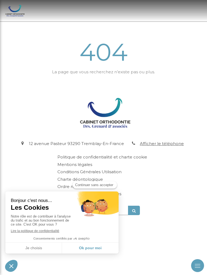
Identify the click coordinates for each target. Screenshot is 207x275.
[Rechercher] (134, 210)
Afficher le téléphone (162, 143)
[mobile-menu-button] (197, 265)
